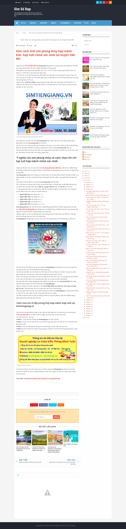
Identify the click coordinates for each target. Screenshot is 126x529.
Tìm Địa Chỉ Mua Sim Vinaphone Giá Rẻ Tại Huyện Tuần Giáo (38, 448)
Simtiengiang (88, 154)
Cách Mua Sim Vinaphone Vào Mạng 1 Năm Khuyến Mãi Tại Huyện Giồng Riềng (55, 449)
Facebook (43, 405)
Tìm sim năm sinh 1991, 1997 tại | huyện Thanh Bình (96, 206)
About (19, 2)
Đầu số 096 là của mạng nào (70, 445)
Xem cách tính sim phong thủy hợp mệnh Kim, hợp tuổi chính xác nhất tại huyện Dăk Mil (45, 55)
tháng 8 (88, 300)
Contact (36, 2)
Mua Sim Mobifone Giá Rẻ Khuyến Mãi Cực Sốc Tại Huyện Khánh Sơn (99, 111)
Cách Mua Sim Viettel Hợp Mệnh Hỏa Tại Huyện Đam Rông (99, 67)
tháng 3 (88, 311)
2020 (86, 173)
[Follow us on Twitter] (97, 2)
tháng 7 (88, 302)
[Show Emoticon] (18, 475)
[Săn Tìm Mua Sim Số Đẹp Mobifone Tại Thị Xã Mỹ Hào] (24, 437)
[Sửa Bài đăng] (35, 45)
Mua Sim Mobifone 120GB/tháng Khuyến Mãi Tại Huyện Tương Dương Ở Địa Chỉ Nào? (100, 85)
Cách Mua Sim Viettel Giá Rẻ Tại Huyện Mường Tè (99, 93)
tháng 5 (88, 306)
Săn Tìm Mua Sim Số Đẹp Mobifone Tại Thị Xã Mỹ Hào (23, 448)
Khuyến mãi (87, 41)
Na (85, 152)
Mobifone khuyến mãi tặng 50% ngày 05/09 (30, 462)
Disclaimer (46, 2)
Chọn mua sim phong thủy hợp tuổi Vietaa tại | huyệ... (96, 257)
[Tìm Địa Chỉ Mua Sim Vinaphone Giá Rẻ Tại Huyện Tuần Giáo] (39, 437)
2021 (86, 171)
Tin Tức (75, 45)
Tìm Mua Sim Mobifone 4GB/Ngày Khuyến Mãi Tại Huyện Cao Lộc (100, 76)
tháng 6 (88, 304)
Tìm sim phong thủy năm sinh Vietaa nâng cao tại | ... (97, 218)
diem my (86, 159)
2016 (86, 317)
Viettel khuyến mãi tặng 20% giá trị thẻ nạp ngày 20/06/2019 (99, 136)
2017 (86, 180)
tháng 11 (89, 184)
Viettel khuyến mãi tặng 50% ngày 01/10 (98, 195)
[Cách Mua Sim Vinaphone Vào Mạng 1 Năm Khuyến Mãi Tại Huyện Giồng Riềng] (55, 437)
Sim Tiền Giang (70, 525)
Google (34, 405)
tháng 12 (89, 182)
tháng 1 (88, 315)
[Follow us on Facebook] (103, 2)
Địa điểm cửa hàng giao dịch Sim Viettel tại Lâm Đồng (100, 127)
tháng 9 (88, 189)
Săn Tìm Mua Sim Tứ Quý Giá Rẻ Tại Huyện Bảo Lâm (100, 58)
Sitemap (27, 2)
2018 (86, 178)
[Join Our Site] (110, 2)
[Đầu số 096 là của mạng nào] (71, 436)
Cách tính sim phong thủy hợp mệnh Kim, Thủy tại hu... (96, 265)
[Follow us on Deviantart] (100, 2)
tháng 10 (89, 187)
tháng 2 (88, 313)
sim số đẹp (67, 295)
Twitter (53, 405)
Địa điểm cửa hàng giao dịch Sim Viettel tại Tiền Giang (100, 118)
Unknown (87, 157)
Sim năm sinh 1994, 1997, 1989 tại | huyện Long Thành (96, 241)
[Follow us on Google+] (107, 2)
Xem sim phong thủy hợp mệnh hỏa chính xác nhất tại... (96, 261)
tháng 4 (88, 309)
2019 (86, 176)
